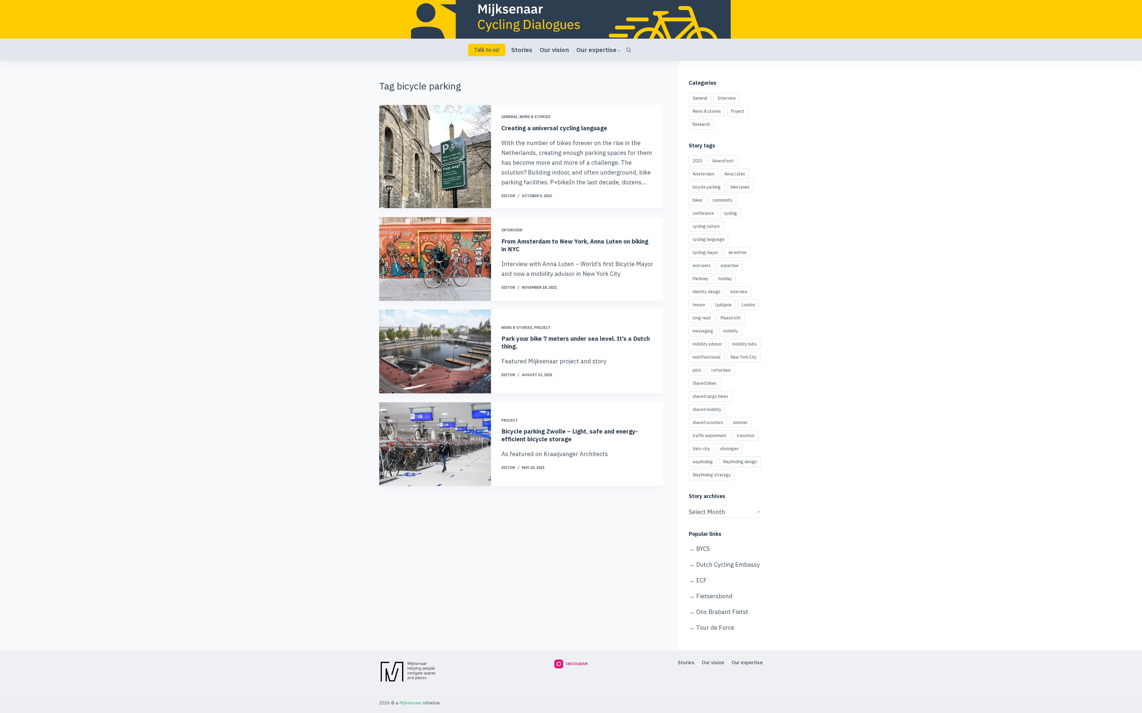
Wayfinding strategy (712, 475)
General (509, 116)
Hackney (700, 278)
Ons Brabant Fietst (722, 612)
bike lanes (740, 187)
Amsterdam (703, 174)
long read (701, 318)
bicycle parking (707, 187)
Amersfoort (723, 161)
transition (745, 435)
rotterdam (721, 370)
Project (542, 327)
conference (703, 213)
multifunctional (707, 357)
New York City (744, 357)
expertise (729, 265)
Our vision (554, 49)
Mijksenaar (410, 703)
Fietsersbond (714, 596)
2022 (697, 161)
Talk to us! (486, 49)
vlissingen (729, 448)
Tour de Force (715, 628)
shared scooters (708, 422)
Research (701, 124)
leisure (699, 304)
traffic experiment (710, 435)
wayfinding (703, 461)
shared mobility (707, 409)
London (748, 304)
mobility (730, 331)
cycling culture (706, 226)
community (722, 200)
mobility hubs (744, 344)
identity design (706, 291)
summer (740, 422)
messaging (703, 331)
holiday (725, 278)
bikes (697, 200)
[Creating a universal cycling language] (435, 156)
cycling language (708, 239)
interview (739, 291)
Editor (508, 196)
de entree (737, 252)
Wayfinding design (740, 461)
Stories (521, 49)
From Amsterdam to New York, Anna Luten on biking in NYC (574, 245)
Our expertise (596, 49)
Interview (511, 230)
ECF (701, 580)
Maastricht (731, 318)
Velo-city (701, 448)
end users (701, 265)
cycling (730, 213)
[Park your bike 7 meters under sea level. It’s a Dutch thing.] (435, 351)
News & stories (535, 116)
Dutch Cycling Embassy (728, 564)
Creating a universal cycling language (554, 128)
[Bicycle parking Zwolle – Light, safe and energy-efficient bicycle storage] (435, 444)
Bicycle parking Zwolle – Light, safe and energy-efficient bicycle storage (569, 435)
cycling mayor (705, 252)
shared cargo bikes (710, 396)
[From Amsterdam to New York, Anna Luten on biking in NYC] (435, 259)
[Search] (628, 50)
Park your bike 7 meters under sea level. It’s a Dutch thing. (575, 343)
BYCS (703, 549)
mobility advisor (707, 344)
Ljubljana (723, 304)
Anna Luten (734, 174)
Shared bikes (704, 383)
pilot (697, 370)
